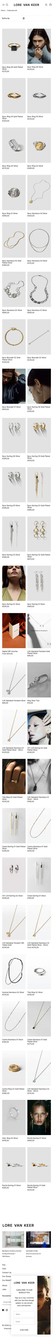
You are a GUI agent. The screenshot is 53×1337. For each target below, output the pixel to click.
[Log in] (46, 4)
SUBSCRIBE (24, 1330)
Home (3, 10)
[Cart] (50, 4)
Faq (3, 1265)
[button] (7, 4)
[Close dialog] (49, 1277)
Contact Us (6, 1272)
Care (4, 1268)
